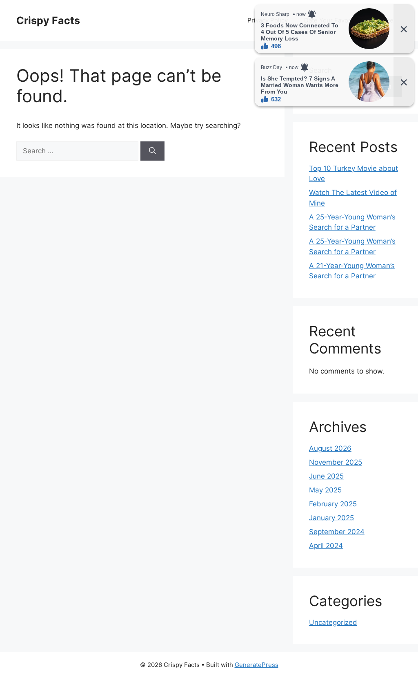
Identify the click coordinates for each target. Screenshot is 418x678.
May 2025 (325, 490)
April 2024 (326, 546)
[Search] (152, 151)
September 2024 (337, 532)
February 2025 (333, 504)
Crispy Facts (48, 20)
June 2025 (326, 476)
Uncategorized (333, 622)
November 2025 (335, 462)
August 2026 (330, 448)
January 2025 (331, 518)
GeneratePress (256, 665)
